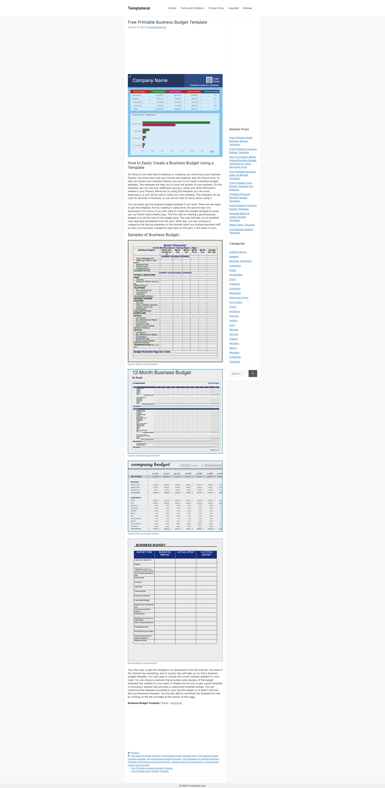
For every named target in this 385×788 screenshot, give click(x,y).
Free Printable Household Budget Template (152, 768)
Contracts (235, 288)
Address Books (237, 251)
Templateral (139, 8)
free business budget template (146, 756)
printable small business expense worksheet (149, 762)
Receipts (234, 343)
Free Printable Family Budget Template (150, 771)
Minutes (233, 329)
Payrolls (233, 334)
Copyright (233, 8)
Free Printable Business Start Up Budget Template (242, 175)
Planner (233, 338)
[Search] (253, 373)
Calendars (235, 265)
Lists (232, 325)
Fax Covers (235, 302)
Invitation (234, 311)
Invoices (234, 315)
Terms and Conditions (192, 8)
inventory (177, 187)
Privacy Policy (216, 8)
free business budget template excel (179, 756)
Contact (172, 8)
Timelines (234, 361)
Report (233, 347)
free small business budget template (164, 759)
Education (235, 293)
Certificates (236, 274)
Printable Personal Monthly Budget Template (239, 197)
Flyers (232, 306)
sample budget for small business (187, 762)
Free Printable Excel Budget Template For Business (241, 186)
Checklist (234, 283)
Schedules (235, 356)
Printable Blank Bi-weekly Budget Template (239, 217)
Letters (233, 320)
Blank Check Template (242, 224)
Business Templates (240, 261)
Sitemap (247, 8)
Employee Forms (238, 297)
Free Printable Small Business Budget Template (240, 141)
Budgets (135, 753)
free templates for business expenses (201, 759)
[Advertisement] (175, 51)
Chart (232, 279)
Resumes (234, 352)
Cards (232, 270)
